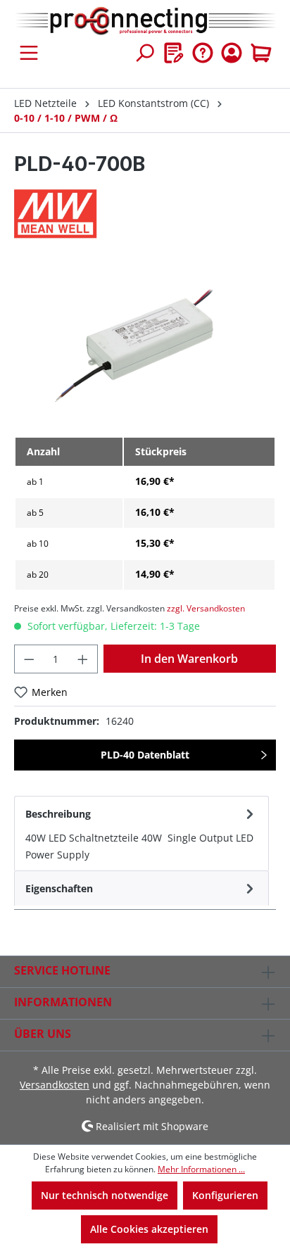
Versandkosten (54, 1084)
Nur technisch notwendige (104, 1195)
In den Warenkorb (189, 658)
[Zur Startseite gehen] (145, 21)
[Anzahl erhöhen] (83, 659)
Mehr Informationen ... (201, 1169)
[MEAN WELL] (145, 214)
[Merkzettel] (174, 52)
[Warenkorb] (261, 52)
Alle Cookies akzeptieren (149, 1229)
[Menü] (29, 52)
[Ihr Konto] (231, 52)
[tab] (141, 833)
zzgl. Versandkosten (206, 608)
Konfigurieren (225, 1195)
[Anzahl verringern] (29, 659)
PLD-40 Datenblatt (145, 754)
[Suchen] (144, 52)
